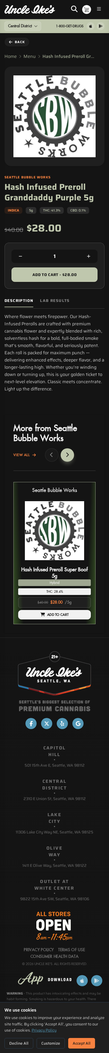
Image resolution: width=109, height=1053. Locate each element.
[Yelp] (62, 723)
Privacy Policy (44, 1030)
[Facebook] (31, 723)
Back (20, 42)
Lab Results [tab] (55, 301)
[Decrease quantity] (20, 256)
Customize (50, 1043)
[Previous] (51, 455)
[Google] (78, 723)
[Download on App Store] (90, 26)
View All (21, 455)
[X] (46, 723)
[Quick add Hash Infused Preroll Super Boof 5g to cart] (81, 562)
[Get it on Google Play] (101, 26)
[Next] (67, 455)
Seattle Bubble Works (54, 490)
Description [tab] (18, 301)
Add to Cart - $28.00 (54, 275)
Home (10, 56)
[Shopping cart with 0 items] (86, 9)
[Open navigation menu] (99, 10)
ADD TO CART (57, 615)
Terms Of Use (71, 950)
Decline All (19, 1043)
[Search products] (74, 9)
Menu (29, 56)
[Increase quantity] (88, 256)
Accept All (82, 1043)
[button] (54, 553)
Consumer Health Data (54, 956)
